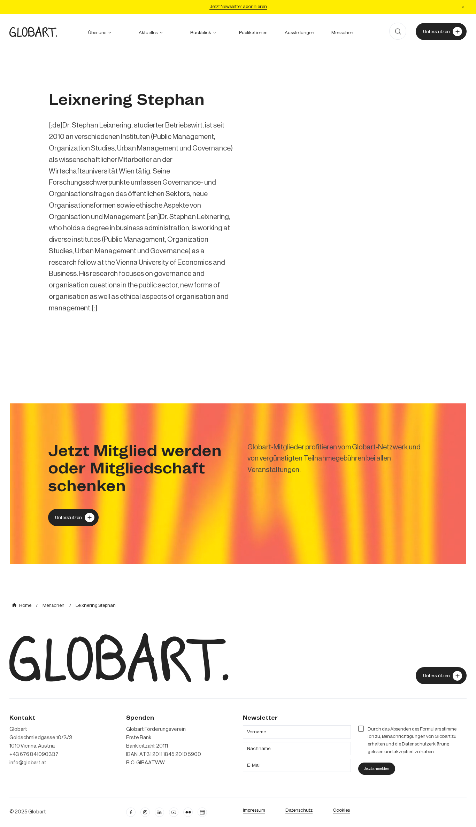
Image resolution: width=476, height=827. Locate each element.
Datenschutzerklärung (426, 744)
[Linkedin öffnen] (159, 812)
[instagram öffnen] (145, 812)
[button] (462, 6)
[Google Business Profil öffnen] (202, 812)
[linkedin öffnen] (173, 812)
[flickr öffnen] (188, 812)
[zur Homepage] (33, 31)
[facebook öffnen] (131, 812)
